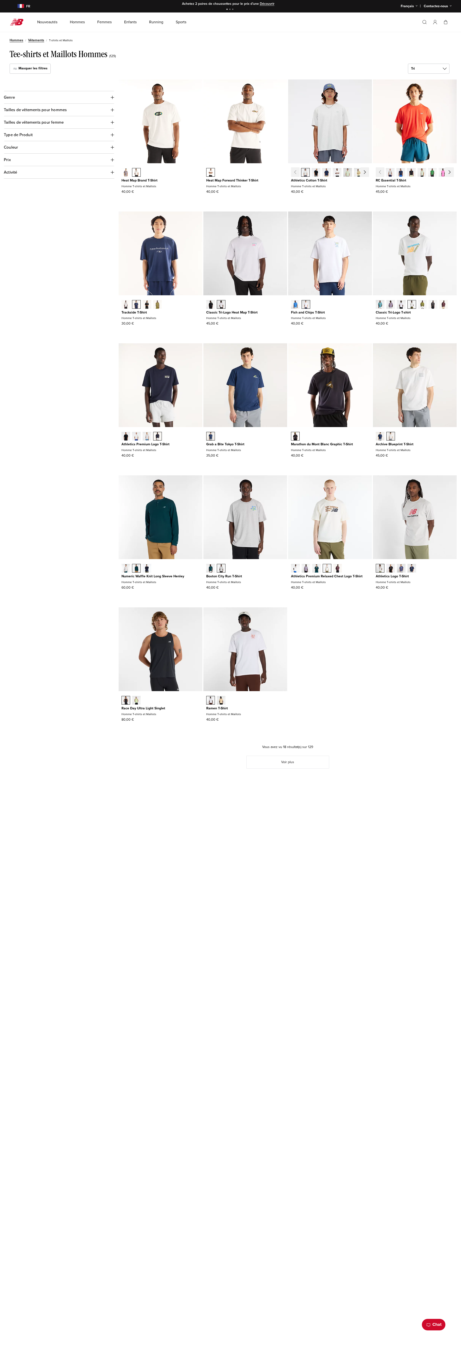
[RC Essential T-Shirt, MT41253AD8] (443, 173)
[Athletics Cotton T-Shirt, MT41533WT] (337, 173)
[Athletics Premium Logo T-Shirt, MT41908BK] (125, 436)
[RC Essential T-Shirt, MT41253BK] (411, 173)
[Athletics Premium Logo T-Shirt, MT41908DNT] (157, 436)
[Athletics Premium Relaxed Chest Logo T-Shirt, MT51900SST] (295, 568)
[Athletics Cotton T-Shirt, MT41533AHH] (305, 173)
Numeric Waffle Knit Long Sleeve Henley (152, 576)
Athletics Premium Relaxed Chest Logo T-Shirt (327, 576)
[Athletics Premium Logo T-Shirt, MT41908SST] (136, 436)
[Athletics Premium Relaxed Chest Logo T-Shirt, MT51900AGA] (327, 568)
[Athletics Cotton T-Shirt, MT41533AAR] (368, 173)
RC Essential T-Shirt (391, 180)
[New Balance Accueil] (19, 22)
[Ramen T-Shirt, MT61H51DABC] (221, 700)
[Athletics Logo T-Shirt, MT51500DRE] (401, 568)
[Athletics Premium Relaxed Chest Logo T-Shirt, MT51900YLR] (337, 568)
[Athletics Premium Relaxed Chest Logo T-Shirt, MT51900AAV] (316, 568)
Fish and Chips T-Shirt (308, 312)
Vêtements (36, 40)
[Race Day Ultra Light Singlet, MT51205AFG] (136, 700)
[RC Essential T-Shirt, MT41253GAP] (432, 173)
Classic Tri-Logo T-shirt (393, 312)
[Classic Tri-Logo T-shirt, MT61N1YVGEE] (422, 305)
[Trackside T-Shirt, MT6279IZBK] (147, 305)
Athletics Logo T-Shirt (392, 576)
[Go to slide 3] (233, 10)
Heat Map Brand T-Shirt (139, 180)
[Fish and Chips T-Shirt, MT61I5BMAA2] (295, 305)
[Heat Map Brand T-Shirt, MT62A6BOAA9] (125, 173)
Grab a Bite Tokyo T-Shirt (225, 444)
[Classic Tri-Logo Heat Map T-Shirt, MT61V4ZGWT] (221, 305)
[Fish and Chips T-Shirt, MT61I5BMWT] (306, 305)
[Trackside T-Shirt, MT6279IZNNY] (136, 305)
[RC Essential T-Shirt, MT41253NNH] (400, 173)
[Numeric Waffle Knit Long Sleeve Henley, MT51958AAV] (136, 568)
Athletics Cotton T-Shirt (309, 180)
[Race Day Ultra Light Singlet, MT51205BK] (125, 700)
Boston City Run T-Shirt (224, 576)
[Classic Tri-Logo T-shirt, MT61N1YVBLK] (433, 305)
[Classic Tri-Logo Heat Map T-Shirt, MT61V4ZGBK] (210, 305)
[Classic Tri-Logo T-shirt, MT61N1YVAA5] (390, 305)
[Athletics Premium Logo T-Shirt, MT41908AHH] (147, 436)
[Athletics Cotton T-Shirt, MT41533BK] (316, 173)
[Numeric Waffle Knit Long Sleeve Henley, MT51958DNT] (147, 568)
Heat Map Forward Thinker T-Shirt (232, 180)
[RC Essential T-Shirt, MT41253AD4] (453, 173)
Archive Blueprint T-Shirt (394, 444)
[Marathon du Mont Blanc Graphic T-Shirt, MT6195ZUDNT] (295, 436)
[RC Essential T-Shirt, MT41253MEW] (422, 173)
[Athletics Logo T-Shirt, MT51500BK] (390, 568)
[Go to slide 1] (227, 10)
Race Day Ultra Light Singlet (143, 708)
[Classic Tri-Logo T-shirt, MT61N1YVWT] (401, 305)
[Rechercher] (424, 22)
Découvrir (267, 4)
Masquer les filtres (33, 68)
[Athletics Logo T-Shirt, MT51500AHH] (380, 568)
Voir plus (287, 762)
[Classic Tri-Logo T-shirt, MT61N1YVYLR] (443, 305)
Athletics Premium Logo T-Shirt (145, 444)
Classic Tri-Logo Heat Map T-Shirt (232, 312)
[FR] (17, 6)
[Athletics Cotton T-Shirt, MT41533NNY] (326, 173)
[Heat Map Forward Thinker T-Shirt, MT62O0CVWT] (210, 173)
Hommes (16, 40)
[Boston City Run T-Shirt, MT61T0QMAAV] (210, 568)
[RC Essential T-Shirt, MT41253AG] (390, 173)
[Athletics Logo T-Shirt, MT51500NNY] (411, 568)
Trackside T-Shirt (134, 312)
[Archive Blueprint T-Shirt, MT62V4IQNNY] (380, 436)
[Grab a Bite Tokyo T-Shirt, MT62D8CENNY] (210, 436)
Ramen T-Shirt (217, 708)
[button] (435, 22)
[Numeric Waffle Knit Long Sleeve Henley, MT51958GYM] (125, 568)
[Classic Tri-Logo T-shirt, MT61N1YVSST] (411, 305)
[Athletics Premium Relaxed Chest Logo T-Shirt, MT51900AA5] (306, 568)
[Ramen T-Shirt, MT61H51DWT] (210, 700)
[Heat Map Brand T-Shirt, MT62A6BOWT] (136, 173)
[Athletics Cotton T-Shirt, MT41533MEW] (347, 173)
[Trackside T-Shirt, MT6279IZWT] (125, 305)
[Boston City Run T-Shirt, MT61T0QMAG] (221, 568)
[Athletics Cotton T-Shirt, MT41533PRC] (358, 173)
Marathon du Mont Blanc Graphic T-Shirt (322, 444)
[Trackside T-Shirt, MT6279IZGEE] (157, 305)
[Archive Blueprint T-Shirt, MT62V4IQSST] (390, 436)
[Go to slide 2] (230, 10)
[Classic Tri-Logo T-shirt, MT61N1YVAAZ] (380, 305)
